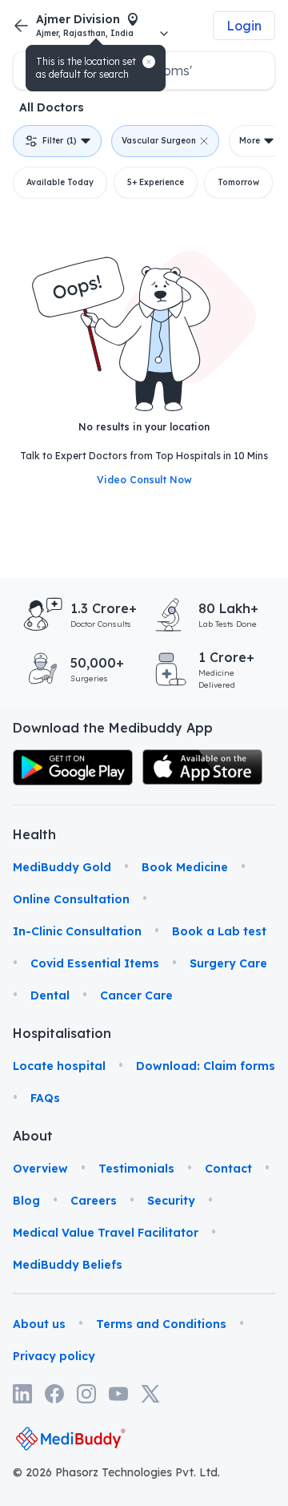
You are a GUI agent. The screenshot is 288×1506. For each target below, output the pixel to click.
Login (244, 26)
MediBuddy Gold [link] (62, 867)
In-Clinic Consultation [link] (77, 931)
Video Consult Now (144, 480)
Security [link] (171, 1200)
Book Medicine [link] (185, 867)
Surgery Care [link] (228, 963)
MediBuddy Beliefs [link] (67, 1265)
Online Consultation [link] (71, 899)
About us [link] (39, 1324)
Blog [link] (26, 1200)
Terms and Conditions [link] (161, 1324)
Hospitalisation (32, 1033)
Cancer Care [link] (136, 995)
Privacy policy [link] (54, 1356)
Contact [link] (228, 1168)
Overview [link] (40, 1168)
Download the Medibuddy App (113, 728)
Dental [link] (50, 995)
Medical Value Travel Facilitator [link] (105, 1232)
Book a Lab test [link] (219, 931)
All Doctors (51, 107)
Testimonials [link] (136, 1168)
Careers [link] (93, 1200)
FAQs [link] (45, 1098)
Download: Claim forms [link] (205, 1066)
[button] (148, 61)
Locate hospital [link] (59, 1066)
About (32, 1136)
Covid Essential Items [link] (94, 963)
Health (32, 834)
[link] (73, 767)
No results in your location (144, 427)
